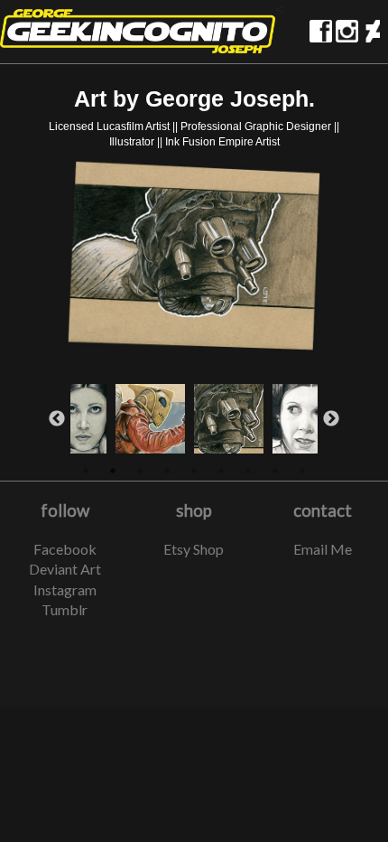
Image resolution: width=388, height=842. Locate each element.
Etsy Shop (193, 548)
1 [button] (86, 471)
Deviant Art (65, 568)
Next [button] (331, 419)
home (137, 31)
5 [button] (194, 471)
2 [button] (113, 471)
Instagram (65, 589)
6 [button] (221, 471)
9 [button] (302, 471)
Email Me (322, 548)
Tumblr (65, 609)
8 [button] (275, 471)
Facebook (65, 548)
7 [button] (248, 471)
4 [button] (167, 471)
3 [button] (140, 471)
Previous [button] (57, 419)
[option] (194, 258)
